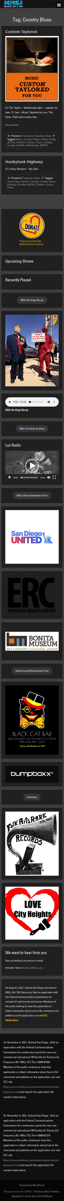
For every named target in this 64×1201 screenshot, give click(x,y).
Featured (39, 135)
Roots (10, 187)
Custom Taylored (21, 32)
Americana (13, 181)
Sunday (47, 142)
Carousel (27, 135)
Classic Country (29, 181)
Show (48, 135)
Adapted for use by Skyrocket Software (32, 1196)
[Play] (9, 477)
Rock (39, 142)
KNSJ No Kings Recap (32, 300)
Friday (44, 139)
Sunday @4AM (15, 145)
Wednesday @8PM (36, 145)
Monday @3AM (26, 184)
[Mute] (49, 477)
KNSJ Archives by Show (32, 428)
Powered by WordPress (32, 1185)
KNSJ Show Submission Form (32, 495)
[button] (32, 466)
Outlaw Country (45, 184)
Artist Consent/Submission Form (32, 670)
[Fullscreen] (54, 477)
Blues (19, 139)
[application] (32, 466)
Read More (12, 125)
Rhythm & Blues (25, 142)
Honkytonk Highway (24, 162)
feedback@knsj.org (32, 967)
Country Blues (31, 139)
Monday (11, 184)
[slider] (29, 477)
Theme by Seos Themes (46, 1191)
